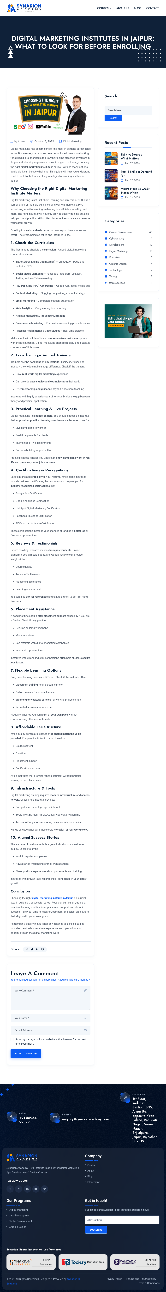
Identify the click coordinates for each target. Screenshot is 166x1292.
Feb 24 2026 (132, 197)
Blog (137, 8)
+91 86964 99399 (28, 1120)
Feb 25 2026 (132, 180)
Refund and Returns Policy (141, 1278)
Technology (115, 270)
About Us (122, 8)
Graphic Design (118, 264)
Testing (113, 276)
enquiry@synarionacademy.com (85, 1119)
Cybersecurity (116, 238)
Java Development (19, 1215)
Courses (103, 8)
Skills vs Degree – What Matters (133, 156)
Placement (93, 1182)
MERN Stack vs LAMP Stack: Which (135, 191)
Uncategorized (117, 283)
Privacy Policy (114, 1278)
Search (111, 96)
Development (116, 244)
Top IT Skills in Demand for (136, 174)
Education (114, 257)
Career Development (120, 232)
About (90, 1171)
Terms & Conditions (148, 1283)
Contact (152, 8)
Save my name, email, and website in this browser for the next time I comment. (50, 1041)
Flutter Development (20, 1221)
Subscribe (96, 1229)
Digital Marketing (72, 141)
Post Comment (24, 1053)
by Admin (19, 141)
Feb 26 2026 (132, 163)
